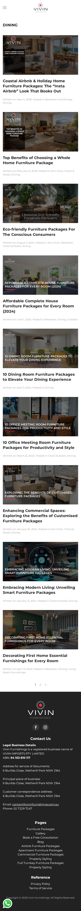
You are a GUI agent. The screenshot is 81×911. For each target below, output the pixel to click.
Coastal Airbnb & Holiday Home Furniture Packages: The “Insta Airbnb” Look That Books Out (34, 86)
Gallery (40, 833)
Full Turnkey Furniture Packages (40, 863)
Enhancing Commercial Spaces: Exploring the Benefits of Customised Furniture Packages (40, 515)
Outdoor (72, 319)
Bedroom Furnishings (58, 99)
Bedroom (67, 242)
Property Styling (40, 859)
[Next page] (45, 685)
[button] (5, 7)
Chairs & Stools (12, 246)
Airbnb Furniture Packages (40, 846)
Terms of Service (40, 888)
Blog (40, 842)
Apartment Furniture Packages (40, 850)
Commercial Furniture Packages (40, 854)
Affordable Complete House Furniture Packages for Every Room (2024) (38, 306)
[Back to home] (40, 7)
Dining (7, 102)
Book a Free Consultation (40, 837)
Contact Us (40, 739)
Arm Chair (57, 170)
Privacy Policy (40, 884)
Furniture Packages (40, 829)
